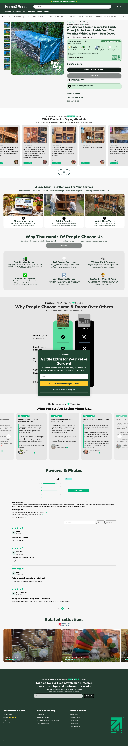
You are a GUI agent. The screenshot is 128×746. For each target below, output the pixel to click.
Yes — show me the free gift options (64, 384)
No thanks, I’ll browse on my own (64, 390)
